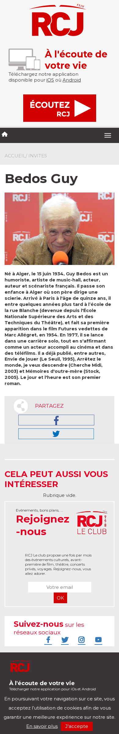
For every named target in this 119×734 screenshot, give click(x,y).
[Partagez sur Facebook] (56, 420)
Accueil (15, 156)
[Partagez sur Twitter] (56, 434)
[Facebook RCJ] (47, 639)
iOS (50, 80)
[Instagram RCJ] (81, 639)
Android (72, 80)
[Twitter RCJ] (64, 639)
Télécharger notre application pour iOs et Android (52, 685)
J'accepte (76, 726)
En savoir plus (42, 726)
